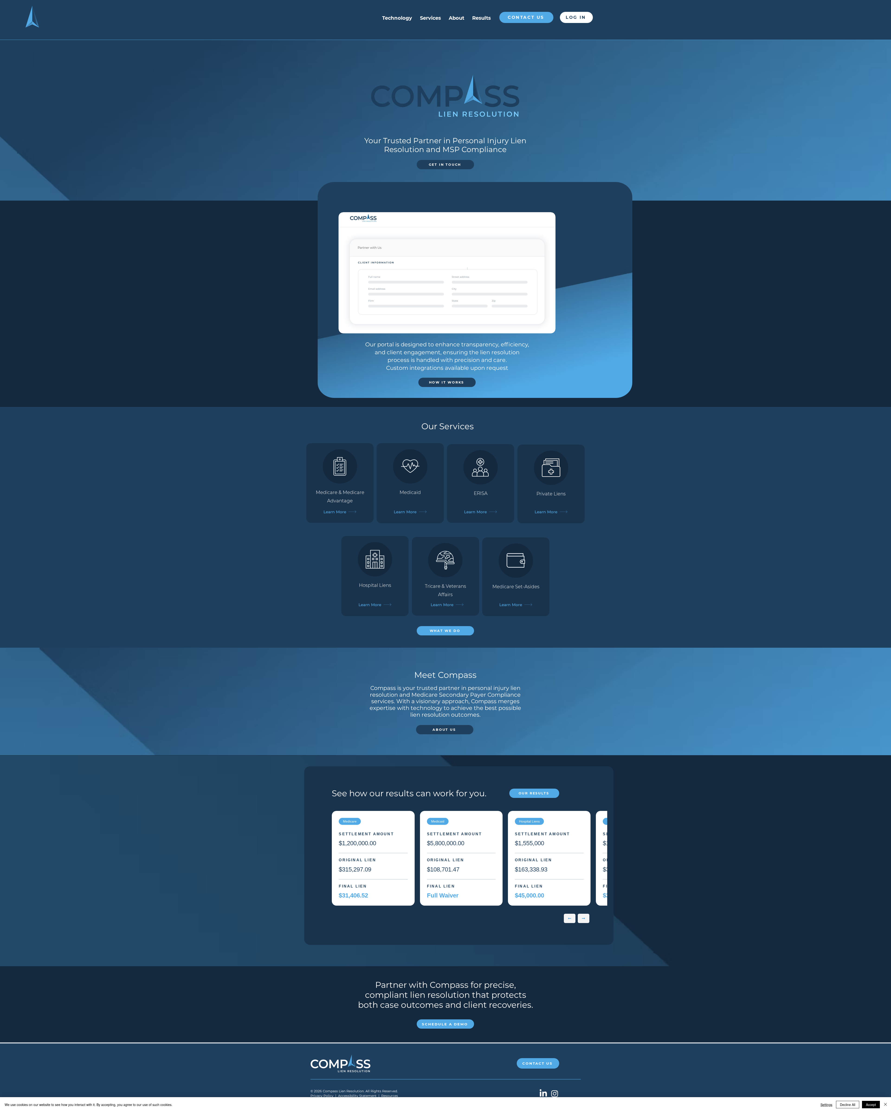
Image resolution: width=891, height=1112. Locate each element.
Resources (389, 1096)
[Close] (885, 1104)
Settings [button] (826, 1104)
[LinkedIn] (543, 1093)
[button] (447, 272)
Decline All (847, 1104)
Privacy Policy (321, 1096)
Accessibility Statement (357, 1096)
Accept (871, 1104)
